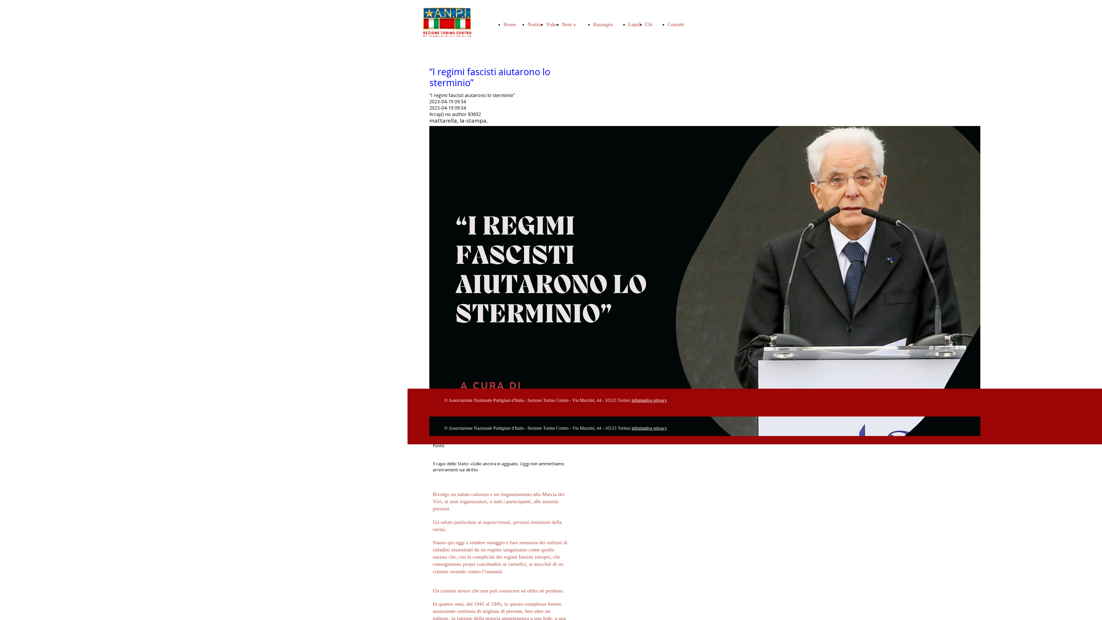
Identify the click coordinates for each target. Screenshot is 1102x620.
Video (552, 24)
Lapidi (635, 24)
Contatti (676, 24)
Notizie (535, 24)
